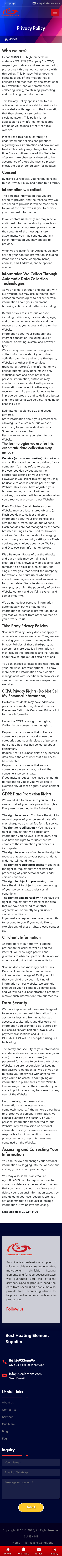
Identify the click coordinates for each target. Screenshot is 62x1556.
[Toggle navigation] (55, 12)
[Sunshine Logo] (10, 12)
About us (8, 1402)
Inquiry (54, 1553)
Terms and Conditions (38, 1542)
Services (7, 1417)
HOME (13, 39)
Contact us (9, 1409)
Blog (5, 1431)
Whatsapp (23, 1553)
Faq (4, 1438)
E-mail (38, 1553)
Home (16, 1542)
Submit (31, 1507)
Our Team (8, 1424)
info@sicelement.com (48, 3)
